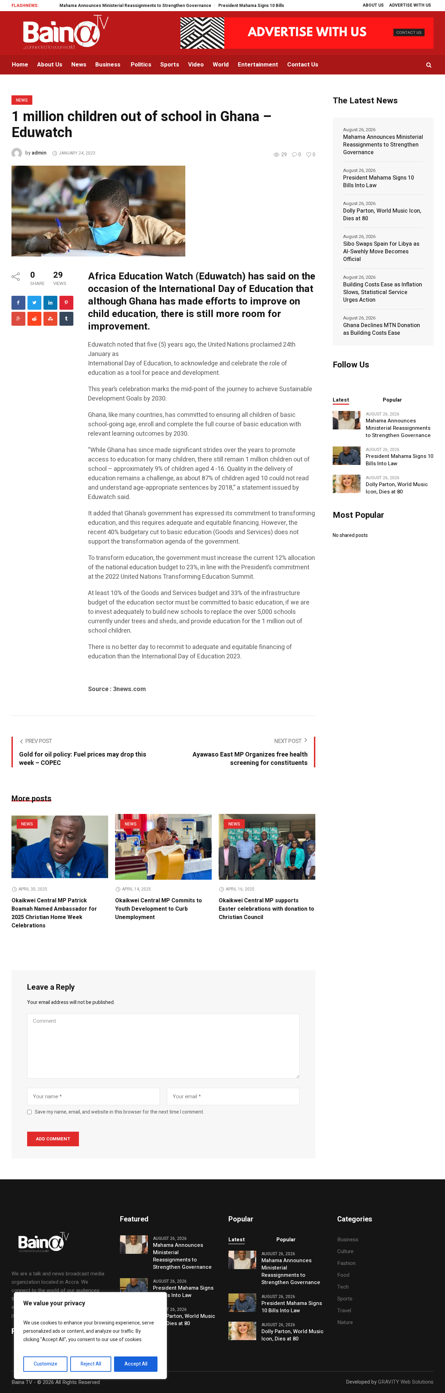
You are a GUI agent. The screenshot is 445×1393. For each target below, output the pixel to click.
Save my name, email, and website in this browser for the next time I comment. (119, 1112)
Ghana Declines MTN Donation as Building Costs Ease (381, 329)
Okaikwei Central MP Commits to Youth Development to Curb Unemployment (158, 908)
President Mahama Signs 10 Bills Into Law (236, 5)
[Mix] (50, 319)
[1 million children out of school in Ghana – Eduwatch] (98, 210)
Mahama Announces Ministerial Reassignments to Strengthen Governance (112, 5)
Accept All (135, 1364)
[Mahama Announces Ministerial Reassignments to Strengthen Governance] (347, 420)
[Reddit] (34, 319)
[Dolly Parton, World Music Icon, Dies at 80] (347, 483)
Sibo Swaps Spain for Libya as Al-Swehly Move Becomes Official (381, 251)
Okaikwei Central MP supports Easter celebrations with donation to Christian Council (266, 908)
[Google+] (18, 319)
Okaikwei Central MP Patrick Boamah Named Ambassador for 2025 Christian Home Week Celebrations (54, 913)
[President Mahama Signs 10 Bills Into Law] (347, 455)
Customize (45, 1364)
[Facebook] (18, 303)
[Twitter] (34, 303)
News (22, 100)
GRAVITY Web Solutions (406, 1382)
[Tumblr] (66, 319)
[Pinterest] (66, 303)
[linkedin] (50, 303)
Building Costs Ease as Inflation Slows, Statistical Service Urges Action (382, 292)
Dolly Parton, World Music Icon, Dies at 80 (382, 215)
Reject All (91, 1364)
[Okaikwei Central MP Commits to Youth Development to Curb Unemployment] (163, 847)
